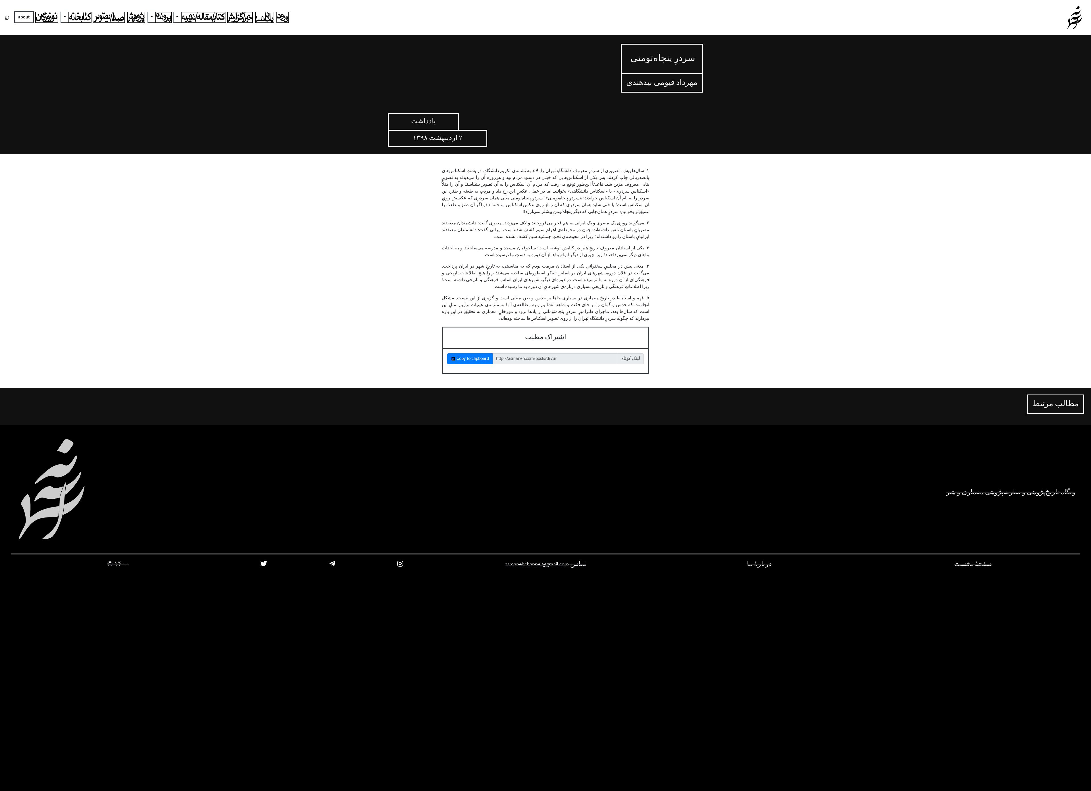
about (24, 17)
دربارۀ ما (759, 564)
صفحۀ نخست (973, 564)
